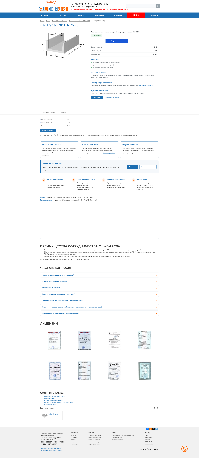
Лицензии (73, 442)
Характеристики (49, 112)
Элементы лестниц (94, 442)
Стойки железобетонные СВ (53, 400)
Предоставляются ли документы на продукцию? (62, 300)
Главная (42, 21)
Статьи (146, 435)
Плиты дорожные (50, 404)
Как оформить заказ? (51, 288)
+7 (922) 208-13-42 (99, 3)
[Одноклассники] (150, 429)
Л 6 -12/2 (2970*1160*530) (53, 414)
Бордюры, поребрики (94, 444)
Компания (74, 433)
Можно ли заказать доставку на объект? (58, 294)
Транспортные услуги (117, 439)
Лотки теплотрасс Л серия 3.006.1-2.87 (79, 21)
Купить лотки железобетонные (54, 396)
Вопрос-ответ (148, 437)
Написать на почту (112, 97)
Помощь (147, 433)
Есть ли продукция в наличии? (55, 281)
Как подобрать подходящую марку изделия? (60, 313)
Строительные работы (117, 437)
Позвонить (97, 97)
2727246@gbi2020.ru (145, 85)
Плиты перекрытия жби (95, 437)
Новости (73, 435)
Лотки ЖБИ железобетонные (59, 21)
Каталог (48, 21)
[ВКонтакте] (147, 429)
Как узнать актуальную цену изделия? (58, 275)
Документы (74, 437)
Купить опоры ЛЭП (50, 398)
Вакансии (73, 439)
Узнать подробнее (109, 153)
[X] (153, 429)
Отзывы (63, 112)
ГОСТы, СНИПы (149, 442)
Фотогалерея (74, 444)
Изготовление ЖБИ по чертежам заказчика (123, 435)
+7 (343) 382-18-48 (80, 3)
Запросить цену (116, 41)
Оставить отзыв (48, 130)
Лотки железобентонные (95, 435)
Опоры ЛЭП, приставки (95, 439)
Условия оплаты (149, 444)
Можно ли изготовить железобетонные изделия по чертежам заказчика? (72, 307)
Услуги (114, 433)
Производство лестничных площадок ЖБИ (58, 402)
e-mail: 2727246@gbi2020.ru (84, 6)
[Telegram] (156, 429)
